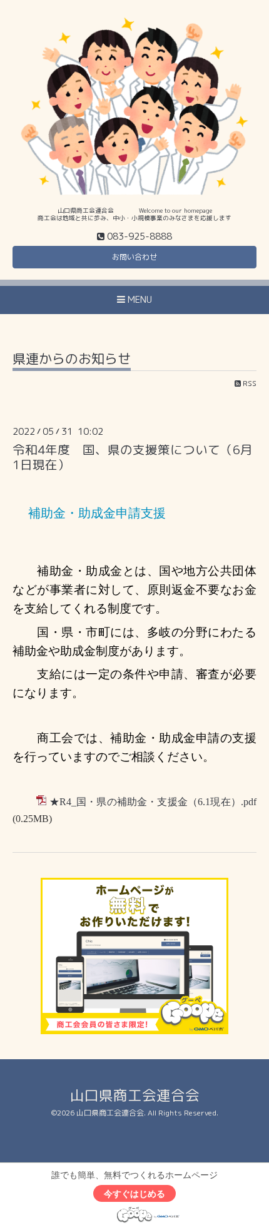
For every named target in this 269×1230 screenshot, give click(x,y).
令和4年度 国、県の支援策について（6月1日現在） (133, 456)
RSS (248, 383)
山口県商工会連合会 (135, 1095)
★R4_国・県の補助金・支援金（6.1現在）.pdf (152, 801)
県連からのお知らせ (72, 360)
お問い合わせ (134, 257)
